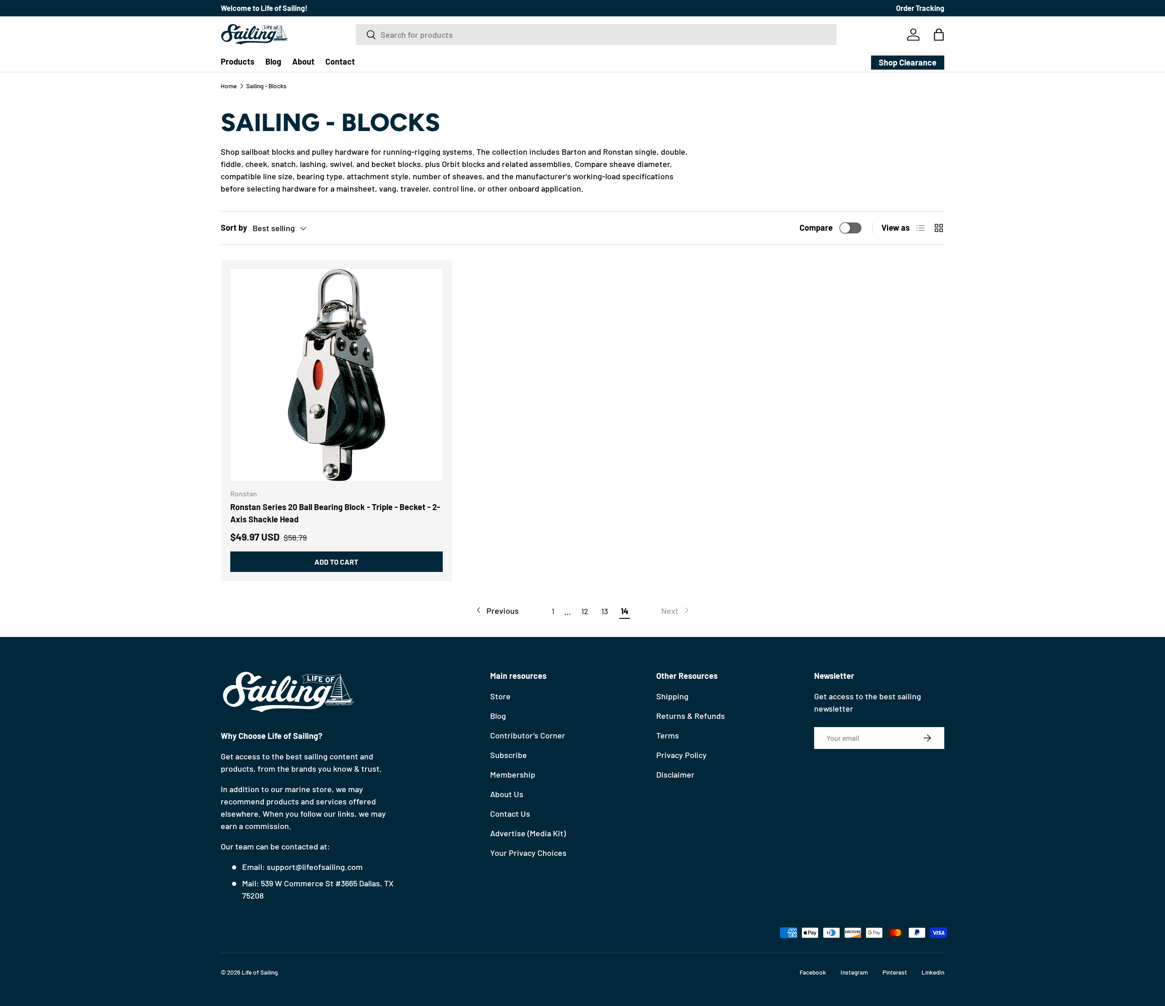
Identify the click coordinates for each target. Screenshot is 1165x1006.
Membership (512, 774)
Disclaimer (675, 774)
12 (584, 611)
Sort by (234, 227)
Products (237, 61)
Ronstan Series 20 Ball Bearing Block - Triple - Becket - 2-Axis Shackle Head (335, 513)
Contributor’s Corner (527, 735)
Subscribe (508, 755)
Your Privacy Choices (528, 853)
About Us (506, 794)
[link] (675, 611)
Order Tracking (920, 8)
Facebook (813, 972)
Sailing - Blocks (266, 86)
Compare (816, 227)
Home (229, 86)
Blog (273, 61)
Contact (340, 61)
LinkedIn (933, 972)
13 (604, 611)
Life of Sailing (260, 972)
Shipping (672, 696)
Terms (667, 735)
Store (500, 696)
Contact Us (510, 814)
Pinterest (894, 972)
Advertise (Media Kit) (528, 833)
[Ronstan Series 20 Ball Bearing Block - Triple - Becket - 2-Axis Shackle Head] (336, 375)
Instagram (854, 972)
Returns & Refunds (690, 716)
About (303, 61)
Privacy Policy (681, 755)
